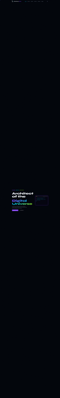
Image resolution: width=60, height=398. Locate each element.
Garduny (17, 1)
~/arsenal (32, 1)
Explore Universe (15, 210)
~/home (25, 1)
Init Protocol (21, 210)
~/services (35, 1)
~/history (28, 1)
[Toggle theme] (47, 1)
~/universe (39, 1)
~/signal (42, 1)
